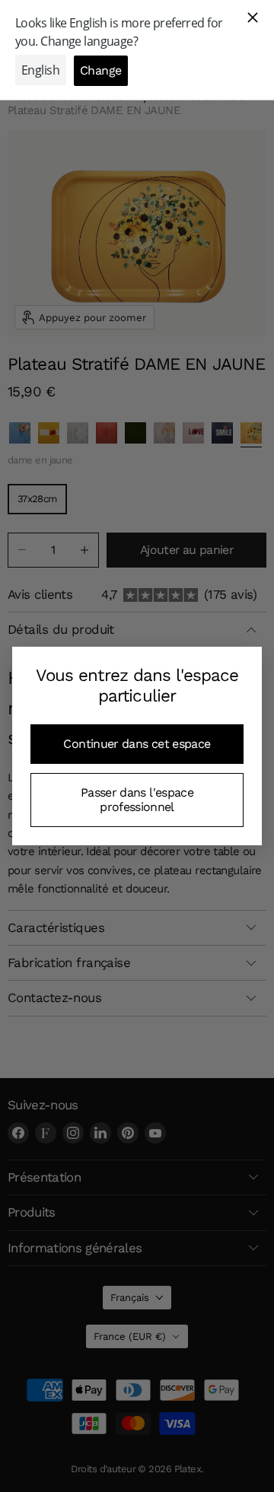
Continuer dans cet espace (136, 743)
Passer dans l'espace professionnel (137, 799)
